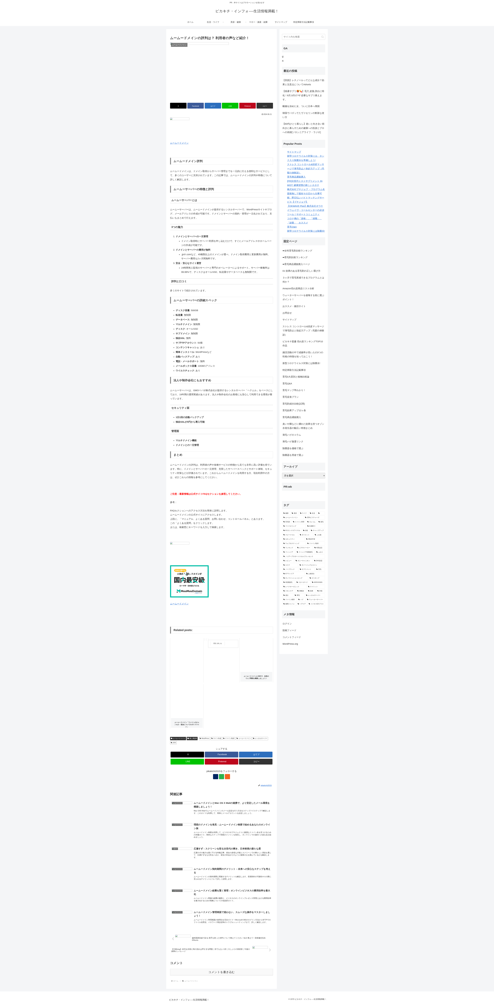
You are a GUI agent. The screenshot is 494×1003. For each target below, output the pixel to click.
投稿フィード (289, 630)
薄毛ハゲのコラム (292, 435)
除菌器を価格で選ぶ (293, 448)
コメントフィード (292, 637)
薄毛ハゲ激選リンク (293, 441)
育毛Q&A (292, 227)
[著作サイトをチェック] (215, 776)
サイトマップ (294, 152)
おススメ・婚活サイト (294, 306)
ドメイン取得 (229, 738)
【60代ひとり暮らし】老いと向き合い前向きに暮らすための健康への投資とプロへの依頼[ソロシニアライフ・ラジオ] (303, 128)
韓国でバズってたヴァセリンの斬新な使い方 (303, 115)
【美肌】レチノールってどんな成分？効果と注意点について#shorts (303, 82)
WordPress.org (290, 644)
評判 (174, 743)
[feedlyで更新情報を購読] (221, 776)
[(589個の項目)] (321, 513)
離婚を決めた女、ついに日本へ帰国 (301, 106)
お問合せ (287, 313)
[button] (265, 106)
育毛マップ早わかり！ (294, 390)
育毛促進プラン (291, 397)
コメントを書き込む (221, 972)
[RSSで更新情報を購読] (227, 776)
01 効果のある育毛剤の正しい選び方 (301, 271)
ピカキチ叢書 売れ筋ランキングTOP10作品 (303, 343)
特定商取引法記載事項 (294, 370)
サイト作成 (217, 738)
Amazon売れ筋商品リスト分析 (298, 288)
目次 (215, 643)
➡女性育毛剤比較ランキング (297, 250)
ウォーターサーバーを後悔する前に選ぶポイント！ (303, 297)
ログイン (287, 623)
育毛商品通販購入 (296, 177)
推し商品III (193, 738)
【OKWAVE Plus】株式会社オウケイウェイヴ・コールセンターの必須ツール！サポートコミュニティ (305, 210)
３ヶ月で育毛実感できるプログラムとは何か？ (303, 279)
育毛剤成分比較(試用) (294, 403)
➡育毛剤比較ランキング (295, 257)
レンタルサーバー (261, 738)
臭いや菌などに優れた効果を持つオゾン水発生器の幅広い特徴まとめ (303, 426)
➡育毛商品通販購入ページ (296, 264)
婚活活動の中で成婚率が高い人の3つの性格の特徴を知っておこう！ (303, 354)
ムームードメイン (179, 143)
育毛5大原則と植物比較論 (296, 376)
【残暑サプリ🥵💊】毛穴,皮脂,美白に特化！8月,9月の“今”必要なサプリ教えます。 (303, 95)
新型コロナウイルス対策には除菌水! (306, 231)
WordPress (205, 738)
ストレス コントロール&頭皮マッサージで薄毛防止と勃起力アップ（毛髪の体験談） (305, 168)
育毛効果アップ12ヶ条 (294, 410)
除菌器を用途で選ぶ (293, 455)
